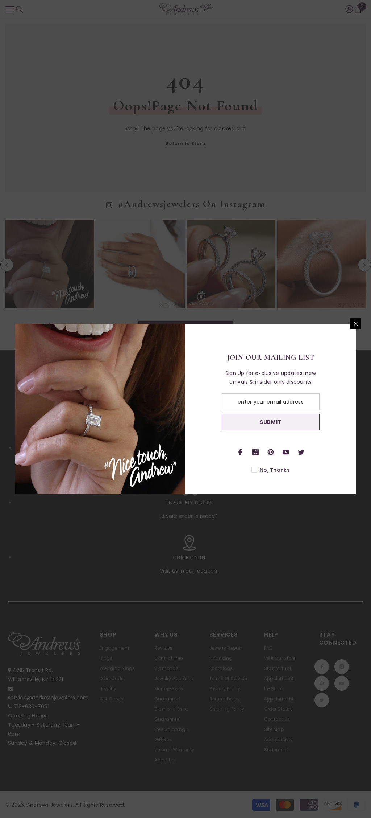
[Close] (355, 323)
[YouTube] (285, 452)
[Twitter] (301, 452)
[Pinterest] (270, 452)
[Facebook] (240, 452)
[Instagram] (255, 452)
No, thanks (275, 470)
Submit (271, 422)
